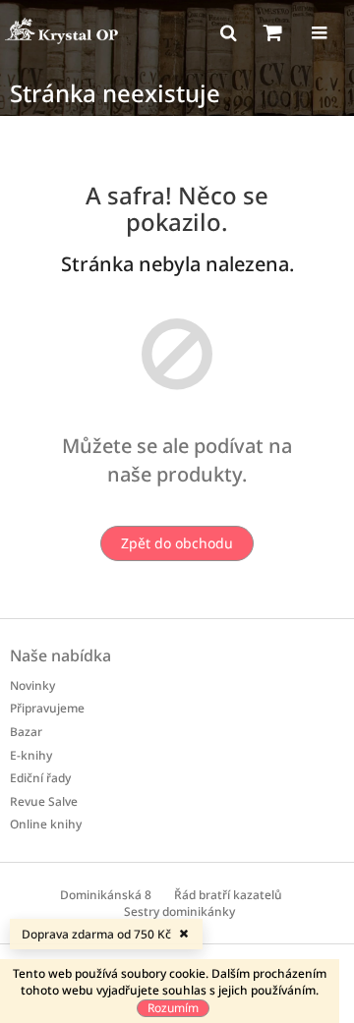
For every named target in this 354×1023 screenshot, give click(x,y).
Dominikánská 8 (105, 894)
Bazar (26, 731)
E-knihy (31, 755)
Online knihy (46, 824)
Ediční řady (40, 777)
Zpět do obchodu (177, 543)
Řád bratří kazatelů (228, 894)
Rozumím (173, 1007)
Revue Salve (44, 801)
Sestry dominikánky (179, 911)
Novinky (32, 685)
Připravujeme (47, 708)
